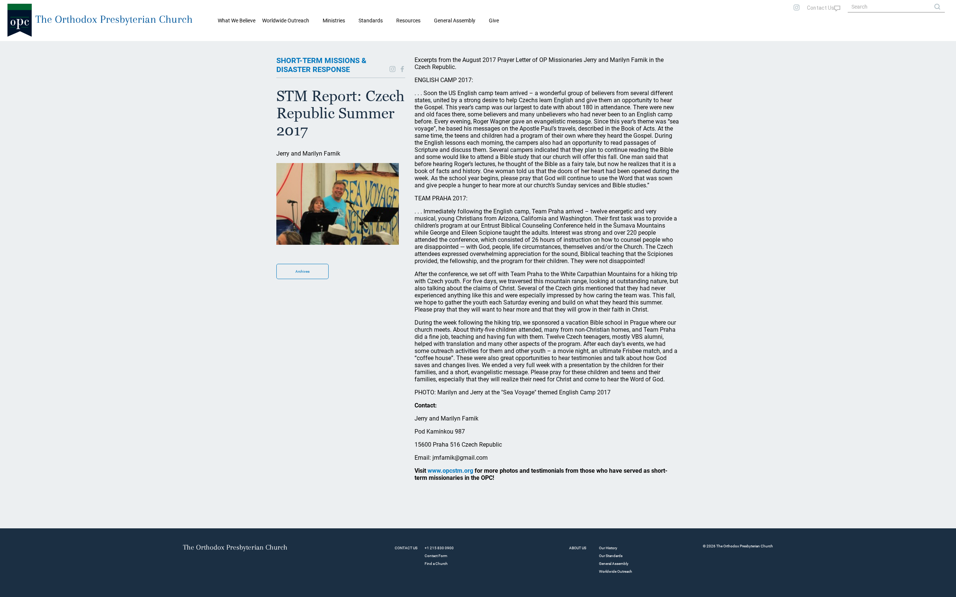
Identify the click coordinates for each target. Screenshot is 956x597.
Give (494, 21)
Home (15, 47)
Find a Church (436, 564)
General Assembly (454, 21)
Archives (302, 271)
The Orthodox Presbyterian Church (114, 19)
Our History (608, 548)
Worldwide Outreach (615, 571)
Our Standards (611, 556)
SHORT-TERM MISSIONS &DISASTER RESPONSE (321, 65)
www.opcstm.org (450, 470)
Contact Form (436, 556)
